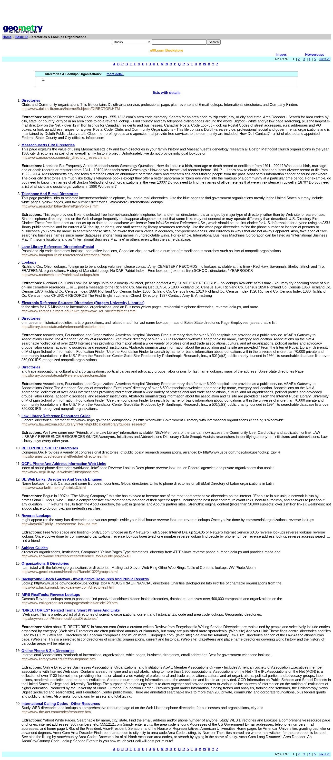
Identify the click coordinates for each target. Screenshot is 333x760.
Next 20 (324, 59)
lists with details (166, 92)
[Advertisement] (166, 13)
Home (7, 37)
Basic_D (21, 37)
